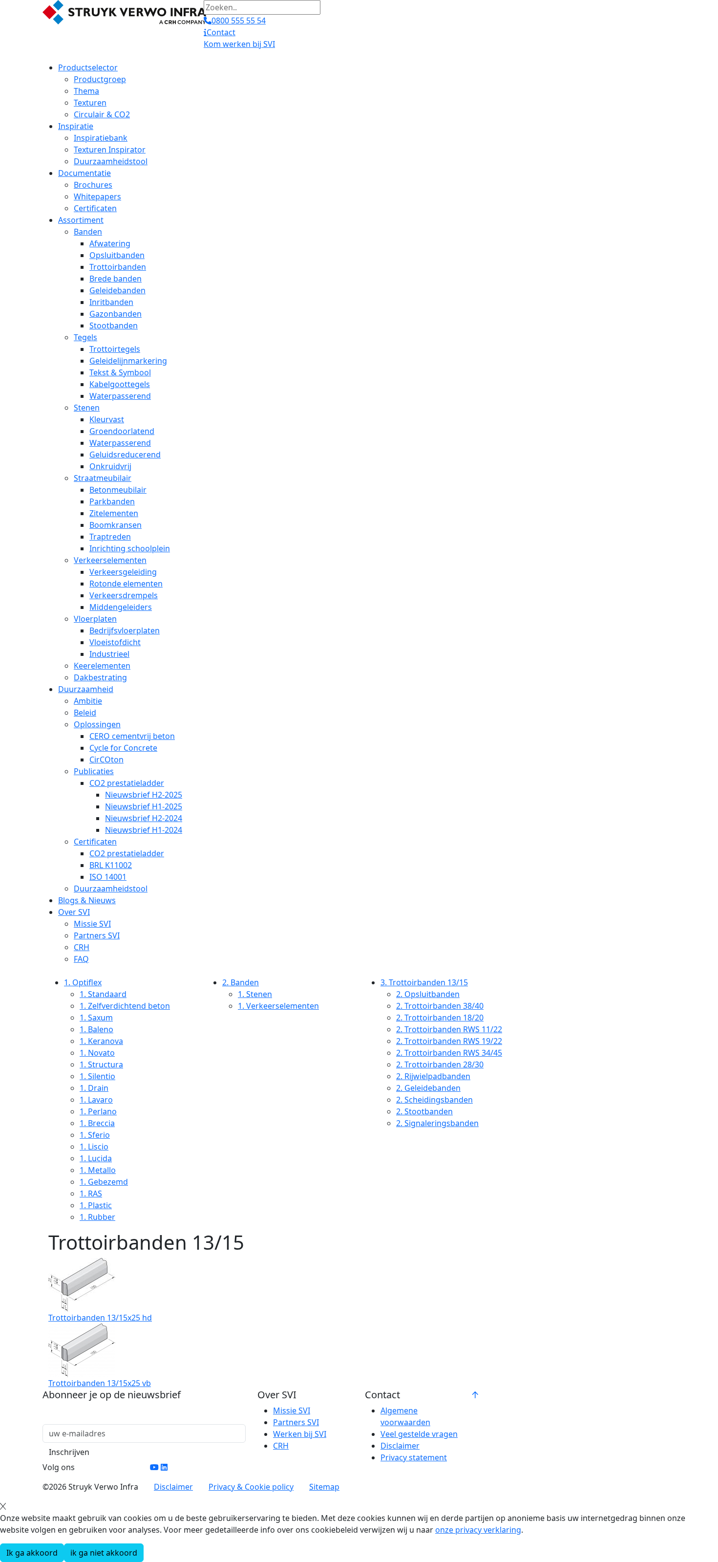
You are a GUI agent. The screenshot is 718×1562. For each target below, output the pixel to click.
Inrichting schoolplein (129, 548)
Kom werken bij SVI (239, 44)
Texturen (90, 102)
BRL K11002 (110, 865)
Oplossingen (97, 724)
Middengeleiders (120, 607)
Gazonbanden (115, 313)
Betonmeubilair (118, 489)
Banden (88, 231)
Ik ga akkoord (32, 1552)
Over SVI (74, 912)
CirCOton (106, 759)
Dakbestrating (100, 677)
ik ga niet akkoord (103, 1552)
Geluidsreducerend (125, 454)
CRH (81, 947)
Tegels (85, 337)
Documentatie (84, 173)
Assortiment (81, 220)
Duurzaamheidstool (111, 161)
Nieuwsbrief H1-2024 (143, 829)
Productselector (88, 67)
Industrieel (109, 654)
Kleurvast (106, 419)
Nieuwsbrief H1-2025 (143, 806)
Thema (86, 91)
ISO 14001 (108, 876)
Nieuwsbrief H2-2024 (143, 818)
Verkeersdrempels (123, 595)
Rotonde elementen (126, 583)
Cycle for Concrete (123, 747)
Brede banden (115, 278)
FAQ (81, 959)
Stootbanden (113, 325)
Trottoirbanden (117, 266)
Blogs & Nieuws (87, 900)
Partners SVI (97, 935)
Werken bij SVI (299, 1434)
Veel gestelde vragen (419, 1434)
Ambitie (88, 700)
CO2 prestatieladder (126, 783)
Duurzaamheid (85, 689)
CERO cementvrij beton (132, 736)
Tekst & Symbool (120, 372)
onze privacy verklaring (478, 1529)
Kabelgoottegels (119, 384)
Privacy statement (413, 1457)
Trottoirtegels (114, 349)
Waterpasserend (120, 395)
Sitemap (324, 1486)
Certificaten (95, 208)
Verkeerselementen (110, 560)
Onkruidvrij (110, 466)
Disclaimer (400, 1445)
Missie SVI (92, 923)
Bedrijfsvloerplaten (124, 630)
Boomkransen (115, 525)
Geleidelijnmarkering (128, 360)
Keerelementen (102, 665)
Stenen (87, 407)
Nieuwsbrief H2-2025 (143, 794)
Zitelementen (113, 513)
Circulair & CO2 (102, 114)
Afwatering (109, 243)
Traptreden (110, 536)
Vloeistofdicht (115, 642)
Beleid (85, 712)
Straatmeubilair (102, 478)
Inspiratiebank (100, 137)
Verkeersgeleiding (123, 571)
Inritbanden (111, 302)
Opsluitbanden (117, 255)
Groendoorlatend (121, 431)
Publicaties (94, 771)
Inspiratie (75, 126)
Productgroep (100, 79)
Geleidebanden (117, 290)
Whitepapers (97, 196)
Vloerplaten (95, 618)
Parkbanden (112, 501)
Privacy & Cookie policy (251, 1486)
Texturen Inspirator (110, 149)
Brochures (93, 184)
